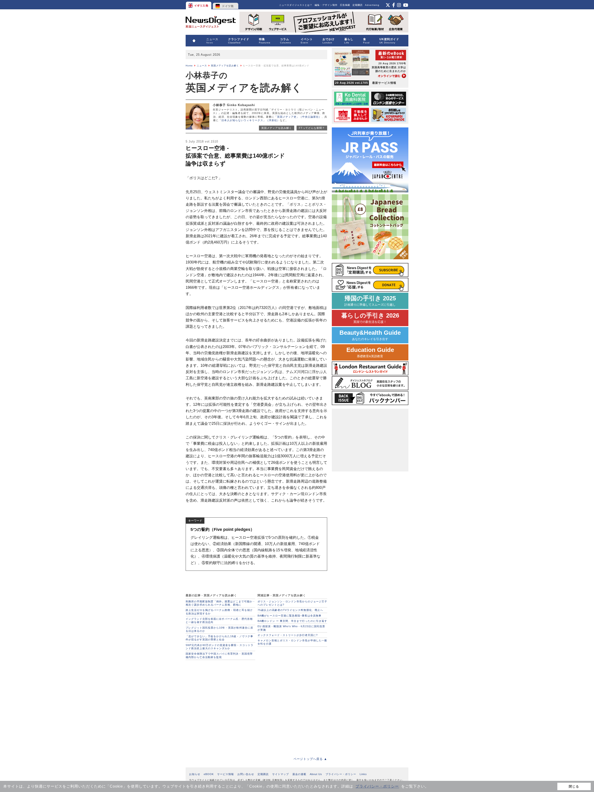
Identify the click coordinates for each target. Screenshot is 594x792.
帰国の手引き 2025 (370, 300)
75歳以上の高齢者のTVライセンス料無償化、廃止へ (290, 610)
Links (363, 774)
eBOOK (209, 774)
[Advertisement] (256, 707)
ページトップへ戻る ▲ (310, 759)
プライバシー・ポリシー (377, 786)
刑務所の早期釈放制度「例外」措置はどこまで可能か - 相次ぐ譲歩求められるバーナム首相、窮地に (220, 603)
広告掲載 (345, 5)
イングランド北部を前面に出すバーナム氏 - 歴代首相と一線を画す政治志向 (219, 620)
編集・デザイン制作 (326, 5)
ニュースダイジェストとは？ (295, 5)
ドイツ (225, 4)
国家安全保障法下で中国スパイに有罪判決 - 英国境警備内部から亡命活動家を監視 (219, 655)
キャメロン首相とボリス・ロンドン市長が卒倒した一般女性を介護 (292, 642)
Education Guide (370, 352)
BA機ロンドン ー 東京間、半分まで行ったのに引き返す (292, 621)
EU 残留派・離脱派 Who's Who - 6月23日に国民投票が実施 (291, 628)
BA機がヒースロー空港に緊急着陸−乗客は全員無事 (289, 615)
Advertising (372, 5)
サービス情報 (225, 774)
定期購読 (357, 5)
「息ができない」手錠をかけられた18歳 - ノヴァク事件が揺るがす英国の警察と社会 (219, 638)
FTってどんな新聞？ (312, 128)
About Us (316, 774)
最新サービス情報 (365, 82)
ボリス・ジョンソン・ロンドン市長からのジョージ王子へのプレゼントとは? (292, 603)
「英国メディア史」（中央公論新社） (298, 116)
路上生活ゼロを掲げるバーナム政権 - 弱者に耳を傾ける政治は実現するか (219, 612)
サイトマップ (280, 774)
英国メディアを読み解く (225, 65)
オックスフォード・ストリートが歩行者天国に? (288, 635)
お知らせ (194, 774)
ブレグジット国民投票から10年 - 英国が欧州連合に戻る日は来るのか (219, 629)
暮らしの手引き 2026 (370, 318)
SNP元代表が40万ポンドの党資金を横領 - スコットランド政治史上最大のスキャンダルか (219, 647)
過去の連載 (299, 774)
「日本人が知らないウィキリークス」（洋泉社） (249, 120)
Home (189, 65)
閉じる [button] (574, 786)
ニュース (202, 65)
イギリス (199, 4)
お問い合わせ (245, 774)
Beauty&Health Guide (370, 335)
